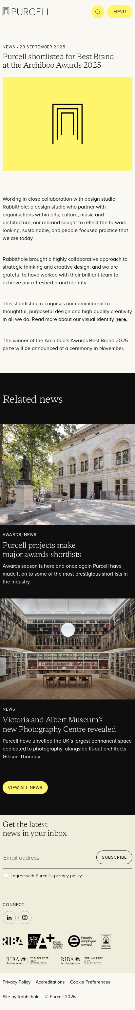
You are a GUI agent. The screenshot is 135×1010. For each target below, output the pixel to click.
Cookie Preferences (90, 982)
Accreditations (50, 982)
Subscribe (114, 857)
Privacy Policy (16, 982)
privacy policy (68, 875)
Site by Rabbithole (21, 996)
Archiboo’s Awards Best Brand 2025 (86, 340)
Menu (119, 11)
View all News (25, 787)
